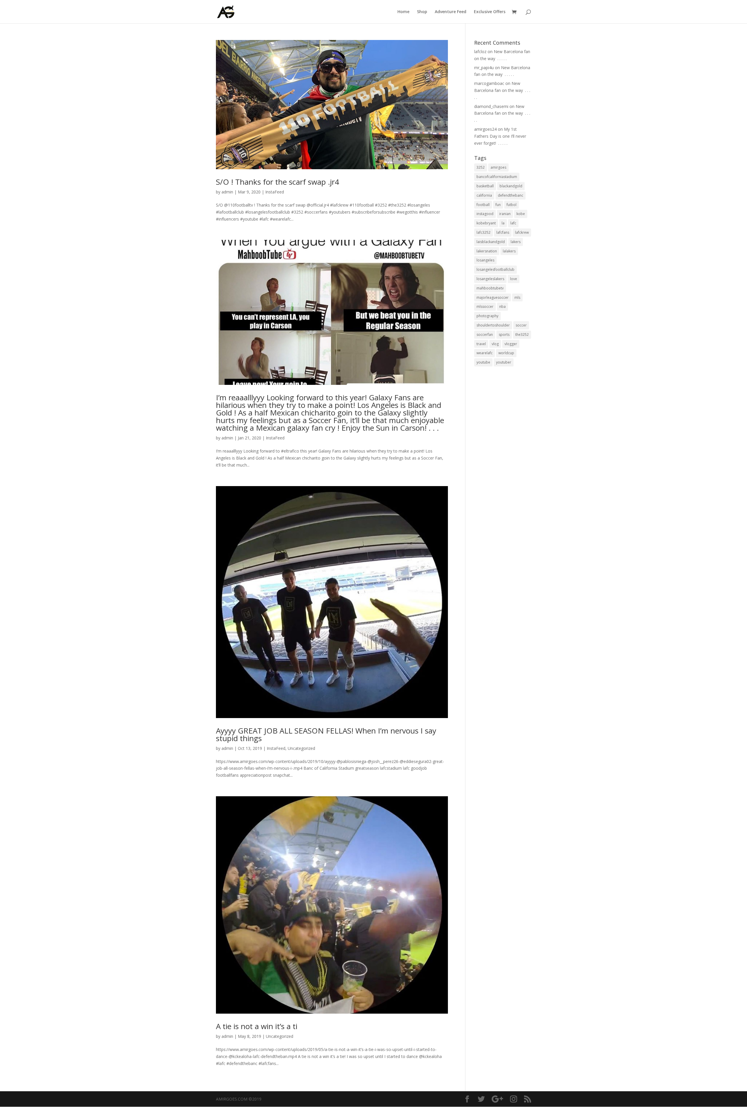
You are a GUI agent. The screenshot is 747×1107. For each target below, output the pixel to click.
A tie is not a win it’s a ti (256, 1026)
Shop (422, 12)
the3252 (522, 334)
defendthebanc (510, 195)
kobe (520, 213)
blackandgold (511, 186)
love (513, 278)
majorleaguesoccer (493, 297)
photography (487, 315)
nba (502, 306)
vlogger (511, 343)
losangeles (485, 260)
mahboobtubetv (490, 288)
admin (227, 192)
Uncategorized (301, 748)
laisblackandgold (491, 241)
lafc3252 (484, 232)
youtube (483, 362)
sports (504, 334)
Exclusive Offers (489, 12)
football (483, 204)
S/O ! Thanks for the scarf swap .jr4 (277, 182)
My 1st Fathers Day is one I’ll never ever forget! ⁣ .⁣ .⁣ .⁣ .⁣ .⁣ (500, 136)
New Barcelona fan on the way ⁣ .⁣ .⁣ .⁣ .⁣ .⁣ (502, 90)
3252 (481, 167)
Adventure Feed (450, 12)
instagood (485, 213)
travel (481, 343)
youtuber (503, 362)
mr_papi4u (484, 67)
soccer (521, 325)
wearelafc (485, 352)
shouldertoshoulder (493, 325)
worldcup (506, 352)
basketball (485, 186)
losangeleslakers (490, 278)
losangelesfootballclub (495, 269)
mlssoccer (485, 306)
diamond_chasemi (491, 106)
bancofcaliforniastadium (497, 176)
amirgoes (498, 167)
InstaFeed (274, 192)
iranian (505, 213)
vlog (495, 343)
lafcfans (502, 232)
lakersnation (487, 251)
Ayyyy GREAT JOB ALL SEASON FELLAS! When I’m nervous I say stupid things (326, 734)
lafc (513, 223)
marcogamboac (489, 83)
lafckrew (522, 232)
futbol (511, 204)
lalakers (509, 251)
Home (403, 12)
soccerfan (485, 334)
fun (498, 204)
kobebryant (486, 223)
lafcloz (480, 51)
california (484, 195)
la (503, 223)
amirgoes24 (485, 129)
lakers (516, 241)
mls (517, 297)
